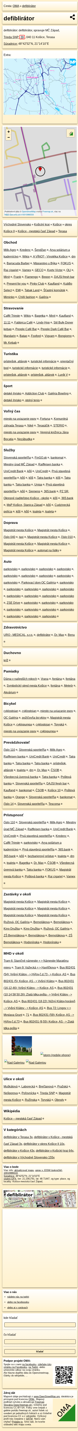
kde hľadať (11, 1317)
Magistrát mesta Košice (19, 530)
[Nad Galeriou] (14, 1062)
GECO (39, 270)
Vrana (44, 678)
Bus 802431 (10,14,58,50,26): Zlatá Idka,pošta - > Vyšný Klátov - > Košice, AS (38, 994)
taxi (21, 537)
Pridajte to (17, 1421)
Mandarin (10, 335)
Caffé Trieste (12, 315)
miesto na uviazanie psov (20, 418)
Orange (20, 797)
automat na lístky (48, 550)
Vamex (26, 270)
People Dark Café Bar (55, 329)
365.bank (50, 491)
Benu (71, 634)
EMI (18, 290)
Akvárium (10, 692)
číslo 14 (9, 803)
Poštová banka (34, 876)
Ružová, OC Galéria (17, 922)
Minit (7, 276)
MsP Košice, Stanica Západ (24, 504)
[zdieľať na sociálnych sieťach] (72, 17)
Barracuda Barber (18, 263)
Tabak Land (32, 290)
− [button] (8, 137)
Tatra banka (44, 477)
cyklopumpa (24, 724)
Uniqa (38, 484)
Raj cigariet (11, 270)
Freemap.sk (47, 211)
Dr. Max (59, 634)
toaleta (37, 511)
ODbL (32, 1399)
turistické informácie (43, 361)
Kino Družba (12, 928)
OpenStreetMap (29, 211)
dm (73, 256)
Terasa (62, 231)
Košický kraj (42, 224)
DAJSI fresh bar (64, 276)
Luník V (63, 374)
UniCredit (42, 471)
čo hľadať (10, 1334)
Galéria (43, 297)
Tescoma (54, 803)
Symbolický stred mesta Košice (27, 685)
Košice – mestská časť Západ (23, 1118)
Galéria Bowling (58, 393)
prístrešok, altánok (15, 361)
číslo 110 (9, 749)
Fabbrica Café (23, 322)
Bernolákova (41, 922)
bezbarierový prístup (41, 856)
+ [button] (8, 131)
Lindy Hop (43, 322)
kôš (29, 471)
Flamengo (31, 276)
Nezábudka (24, 439)
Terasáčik (43, 425)
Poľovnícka (29, 1093)
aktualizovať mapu (24, 1170)
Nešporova (11, 1093)
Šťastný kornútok (54, 290)
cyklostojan (11, 710)
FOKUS (66, 263)
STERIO (58, 425)
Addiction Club (34, 393)
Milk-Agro (10, 249)
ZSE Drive (13, 602)
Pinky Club (37, 283)
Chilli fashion (26, 297)
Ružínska (31, 1099)
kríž (6, 660)
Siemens (34, 491)
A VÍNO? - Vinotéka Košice (50, 256)
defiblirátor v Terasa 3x (18, 1137)
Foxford (36, 335)
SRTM (29, 1418)
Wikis (25, 256)
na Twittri (33, 1367)
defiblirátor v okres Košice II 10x (44, 1143)
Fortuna (45, 418)
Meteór (68, 685)
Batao (23, 335)
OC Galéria (11, 717)
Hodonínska (31, 942)
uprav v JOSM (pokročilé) (48, 1170)
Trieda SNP (14, 37)
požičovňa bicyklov (34, 717)
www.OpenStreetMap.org (47, 1396)
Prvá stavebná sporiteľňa (36, 835)
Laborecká (28, 1086)
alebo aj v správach (17, 1307)
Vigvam (49, 335)
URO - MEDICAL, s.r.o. (18, 634)
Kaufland (53, 283)
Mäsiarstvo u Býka (45, 263)
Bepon (46, 276)
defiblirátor (29, 6)
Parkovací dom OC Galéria (38, 582)
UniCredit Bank (13, 471)
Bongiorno (65, 335)
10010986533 (11, 1173)
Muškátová (11, 1086)
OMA (16, 6)
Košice (57, 224)
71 (27, 1014)
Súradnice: (11, 43)
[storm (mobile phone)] (55, 1055)
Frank (17, 276)
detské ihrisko (12, 393)
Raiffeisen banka (49, 464)
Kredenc (25, 249)
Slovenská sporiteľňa (17, 457)
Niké (30, 425)
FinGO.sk (41, 457)
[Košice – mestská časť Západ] (21, 1055)
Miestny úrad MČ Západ (19, 464)
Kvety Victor (55, 270)
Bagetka (40, 315)
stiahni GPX (10, 1178)
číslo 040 (9, 537)
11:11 (7, 322)
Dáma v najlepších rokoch (20, 678)
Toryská (59, 724)
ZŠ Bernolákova (14, 935)
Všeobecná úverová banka (21, 776)
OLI (68, 270)
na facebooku (29, 1364)
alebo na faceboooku (18, 1302)
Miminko (9, 297)
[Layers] (71, 133)
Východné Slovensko (17, 224)
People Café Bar (26, 329)
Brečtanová (46, 1086)
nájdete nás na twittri (18, 1296)
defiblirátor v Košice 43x (19, 1150)
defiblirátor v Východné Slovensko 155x (29, 1157)
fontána (57, 678)
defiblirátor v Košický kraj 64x (54, 1150)
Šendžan (40, 249)
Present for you (16, 283)
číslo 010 (67, 537)
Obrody (59, 1099)
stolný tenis (32, 400)
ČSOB (55, 770)
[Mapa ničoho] (40, 113)
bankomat (57, 457)
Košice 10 (54, 790)
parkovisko (11, 569)
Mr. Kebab (10, 342)
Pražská (62, 1086)
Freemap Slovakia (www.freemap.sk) (24, 1403)
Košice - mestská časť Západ (36, 231)
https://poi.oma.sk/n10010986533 (19, 214)
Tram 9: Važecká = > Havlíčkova (35, 967)
